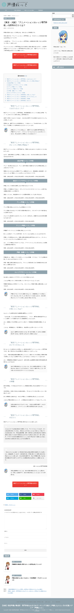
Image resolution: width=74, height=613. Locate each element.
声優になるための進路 (29, 10)
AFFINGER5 (37, 610)
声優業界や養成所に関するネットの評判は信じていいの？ (27, 564)
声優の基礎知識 (17, 10)
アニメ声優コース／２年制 (14, 87)
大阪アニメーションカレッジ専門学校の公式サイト (25, 55)
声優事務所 (40, 10)
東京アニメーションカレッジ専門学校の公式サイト (25, 66)
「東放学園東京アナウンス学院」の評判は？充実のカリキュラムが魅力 (25, 589)
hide (26, 75)
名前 (5, 531)
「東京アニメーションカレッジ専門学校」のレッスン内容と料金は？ (22, 81)
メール (6, 537)
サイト (5, 543)
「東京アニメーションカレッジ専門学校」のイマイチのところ (20, 96)
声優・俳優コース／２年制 (14, 90)
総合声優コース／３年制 (13, 83)
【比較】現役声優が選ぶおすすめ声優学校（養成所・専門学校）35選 (29, 601)
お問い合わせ (47, 601)
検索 (53, 13)
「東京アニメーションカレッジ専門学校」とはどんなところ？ (20, 79)
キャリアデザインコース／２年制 (16, 92)
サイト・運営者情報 (56, 601)
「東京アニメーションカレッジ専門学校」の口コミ (18, 100)
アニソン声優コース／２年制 (15, 88)
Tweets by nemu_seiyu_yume (60, 22)
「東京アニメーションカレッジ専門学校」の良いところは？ (20, 94)
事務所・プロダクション (10, 504)
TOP (6, 10)
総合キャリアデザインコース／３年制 (17, 85)
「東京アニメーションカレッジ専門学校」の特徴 (17, 98)
